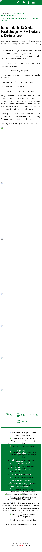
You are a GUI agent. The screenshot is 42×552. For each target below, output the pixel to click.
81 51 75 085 (22, 467)
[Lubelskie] (15, 498)
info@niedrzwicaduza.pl (23, 474)
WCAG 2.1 (27, 537)
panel (38, 2)
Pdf (8, 414)
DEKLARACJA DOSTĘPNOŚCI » (21, 487)
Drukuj (20, 414)
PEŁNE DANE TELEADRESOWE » (21, 481)
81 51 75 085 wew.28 (24, 469)
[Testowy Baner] (25, 498)
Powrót (33, 414)
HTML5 (18, 538)
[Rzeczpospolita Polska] (29, 494)
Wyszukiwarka (18, 2)
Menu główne (33, 2)
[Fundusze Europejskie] (13, 494)
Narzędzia (23, 2)
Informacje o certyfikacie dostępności (21, 530)
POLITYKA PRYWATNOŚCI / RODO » (21, 484)
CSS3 (21, 538)
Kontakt (21, 420)
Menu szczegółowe (28, 2)
